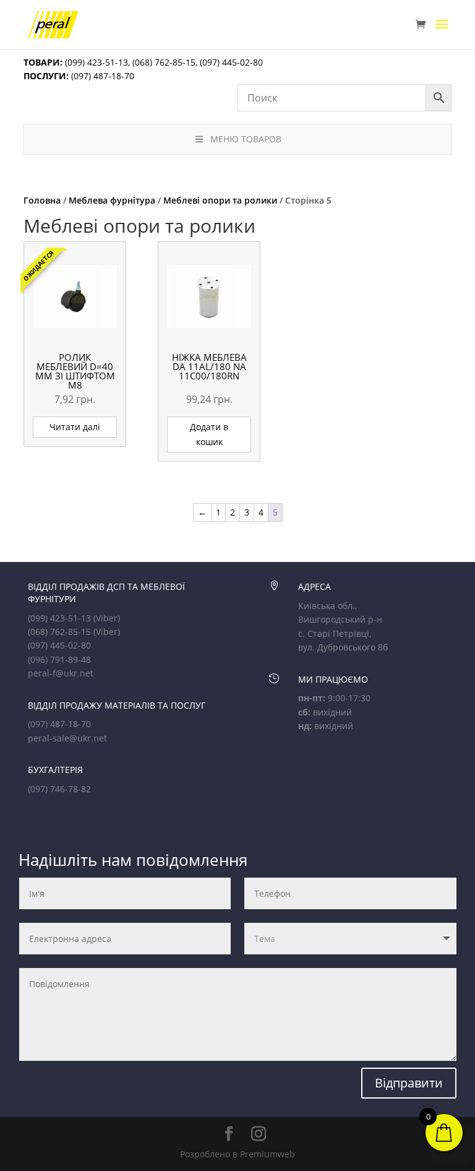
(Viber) (106, 618)
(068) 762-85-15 (163, 62)
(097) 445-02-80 (231, 62)
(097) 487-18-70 (101, 76)
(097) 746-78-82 (59, 789)
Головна (42, 200)
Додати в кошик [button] (209, 434)
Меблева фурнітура (112, 200)
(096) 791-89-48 (59, 659)
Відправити (409, 1082)
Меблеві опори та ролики (220, 200)
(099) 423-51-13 (95, 62)
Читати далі (74, 427)
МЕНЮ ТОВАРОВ (245, 139)
